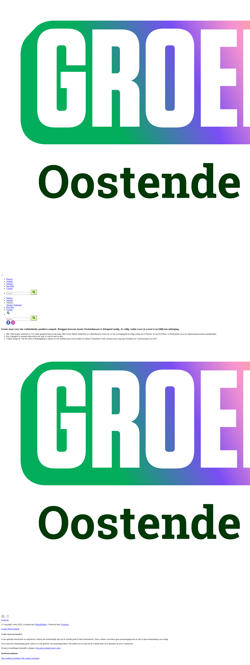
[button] (8, 314)
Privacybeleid (13, 629)
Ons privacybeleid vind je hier (48, 648)
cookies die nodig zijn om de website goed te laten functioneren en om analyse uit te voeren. (57, 661)
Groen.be (5, 620)
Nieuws (9, 279)
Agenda (9, 281)
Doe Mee (10, 286)
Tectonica (65, 624)
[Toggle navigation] (2, 275)
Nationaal (18, 305)
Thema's (9, 284)
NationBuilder (40, 624)
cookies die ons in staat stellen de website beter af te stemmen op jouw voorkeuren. (46, 664)
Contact (9, 288)
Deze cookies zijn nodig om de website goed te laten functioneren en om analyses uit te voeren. (53, 658)
